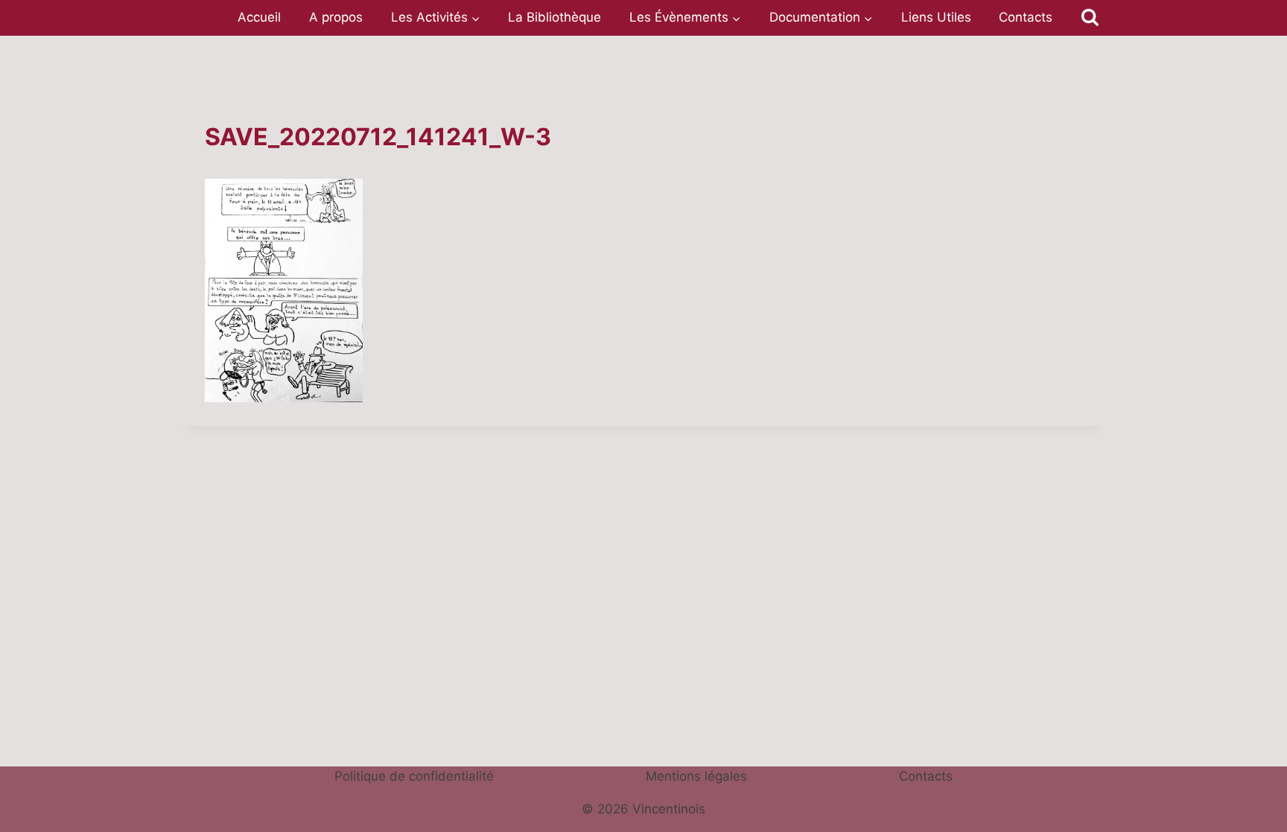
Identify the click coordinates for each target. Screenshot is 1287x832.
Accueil (259, 17)
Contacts (1025, 17)
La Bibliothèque (554, 17)
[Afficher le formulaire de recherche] (1090, 17)
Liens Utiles (936, 17)
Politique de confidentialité (414, 776)
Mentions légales (696, 776)
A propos (336, 17)
